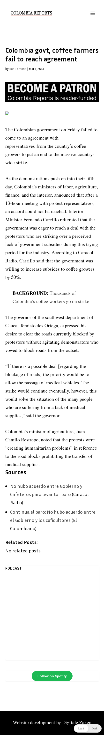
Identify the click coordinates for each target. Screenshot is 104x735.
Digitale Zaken (76, 722)
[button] (88, 728)
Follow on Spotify (52, 676)
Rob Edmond (17, 69)
